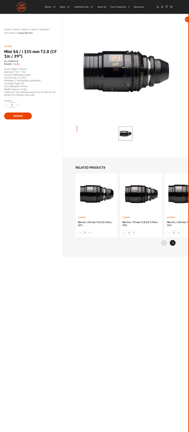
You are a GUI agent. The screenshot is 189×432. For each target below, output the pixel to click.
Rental (48, 7)
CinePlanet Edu (81, 7)
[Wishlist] (166, 6)
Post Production (118, 7)
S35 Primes (10, 33)
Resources (139, 7)
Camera (16, 29)
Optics (25, 29)
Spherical (44, 29)
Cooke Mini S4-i (25, 33)
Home (7, 29)
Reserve (18, 116)
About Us (102, 7)
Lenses (33, 29)
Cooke (16, 63)
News (62, 7)
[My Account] (162, 7)
